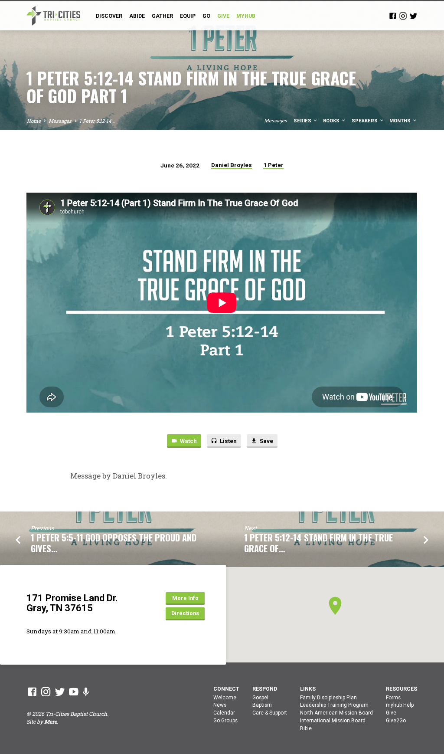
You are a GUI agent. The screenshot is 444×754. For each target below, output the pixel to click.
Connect (226, 689)
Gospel (260, 698)
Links (308, 689)
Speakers (365, 121)
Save (265, 441)
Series (303, 121)
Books (332, 121)
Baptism (262, 705)
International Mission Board (333, 721)
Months (400, 121)
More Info (185, 598)
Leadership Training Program (334, 705)
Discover (109, 16)
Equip (188, 16)
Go (206, 16)
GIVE (223, 16)
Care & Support (269, 713)
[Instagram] (403, 15)
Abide (137, 16)
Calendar (224, 713)
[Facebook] (392, 15)
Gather (162, 16)
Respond (264, 689)
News (219, 705)
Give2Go (396, 721)
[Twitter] (413, 15)
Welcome (224, 698)
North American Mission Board (336, 713)
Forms (393, 698)
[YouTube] (73, 691)
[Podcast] (86, 692)
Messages (60, 121)
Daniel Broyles (231, 164)
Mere (50, 721)
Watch (188, 441)
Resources (401, 689)
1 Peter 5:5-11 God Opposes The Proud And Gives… (113, 543)
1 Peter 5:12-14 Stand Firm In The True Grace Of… (318, 543)
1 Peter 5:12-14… (96, 121)
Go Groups (225, 721)
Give (391, 713)
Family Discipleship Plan (328, 698)
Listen (228, 441)
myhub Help (400, 705)
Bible (306, 728)
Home (34, 121)
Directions (185, 613)
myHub (245, 16)
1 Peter (273, 164)
